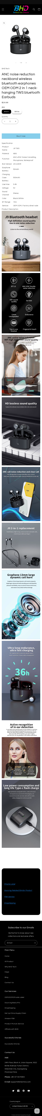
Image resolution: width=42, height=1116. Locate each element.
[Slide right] (26, 62)
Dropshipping (10, 1008)
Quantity (5, 116)
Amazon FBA (10, 1018)
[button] (2, 9)
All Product (9, 961)
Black (6, 111)
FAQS (7, 972)
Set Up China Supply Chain (15, 1013)
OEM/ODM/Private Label (14, 997)
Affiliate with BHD (12, 1029)
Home (7, 956)
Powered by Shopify (25, 1115)
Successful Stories (12, 1044)
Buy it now (21, 136)
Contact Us (9, 982)
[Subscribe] (34, 943)
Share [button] (6, 853)
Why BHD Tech (10, 967)
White (16, 111)
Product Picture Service (14, 1024)
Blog (6, 977)
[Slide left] (15, 62)
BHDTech (18, 1115)
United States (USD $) (20, 1106)
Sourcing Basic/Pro (12, 1003)
